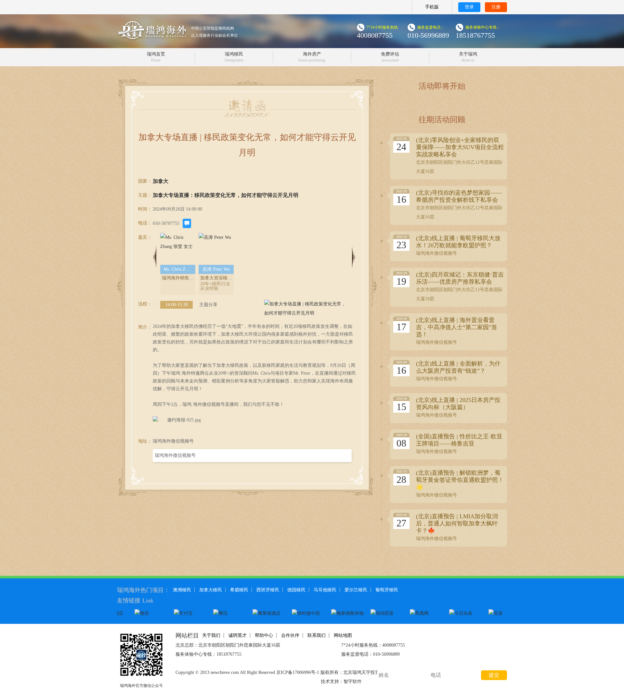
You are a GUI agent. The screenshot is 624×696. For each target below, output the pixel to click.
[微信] (150, 613)
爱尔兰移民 (355, 589)
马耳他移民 (325, 589)
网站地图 (343, 635)
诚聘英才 (237, 635)
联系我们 (316, 635)
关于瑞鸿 (468, 57)
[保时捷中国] (307, 613)
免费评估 (390, 57)
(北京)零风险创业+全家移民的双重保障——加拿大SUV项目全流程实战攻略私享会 (460, 147)
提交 (494, 675)
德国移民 (296, 589)
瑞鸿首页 (156, 57)
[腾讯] (229, 613)
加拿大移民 (210, 589)
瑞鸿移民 (234, 57)
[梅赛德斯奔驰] (347, 613)
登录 (469, 7)
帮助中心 (264, 635)
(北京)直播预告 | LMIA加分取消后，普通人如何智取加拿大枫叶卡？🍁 (457, 523)
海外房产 (311, 57)
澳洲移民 (182, 589)
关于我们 (211, 635)
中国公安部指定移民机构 (212, 28)
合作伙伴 (290, 635)
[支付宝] (189, 613)
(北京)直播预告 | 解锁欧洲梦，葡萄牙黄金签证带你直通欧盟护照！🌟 (460, 480)
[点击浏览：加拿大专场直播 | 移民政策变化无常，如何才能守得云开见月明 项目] (306, 309)
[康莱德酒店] (268, 613)
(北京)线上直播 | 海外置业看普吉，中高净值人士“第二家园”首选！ (456, 327)
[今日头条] (465, 613)
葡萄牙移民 (386, 589)
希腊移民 (239, 589)
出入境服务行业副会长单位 (214, 35)
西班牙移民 (267, 589)
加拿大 (160, 181)
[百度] (504, 613)
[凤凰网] (425, 613)
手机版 (432, 7)
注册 (495, 7)
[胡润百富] (386, 613)
